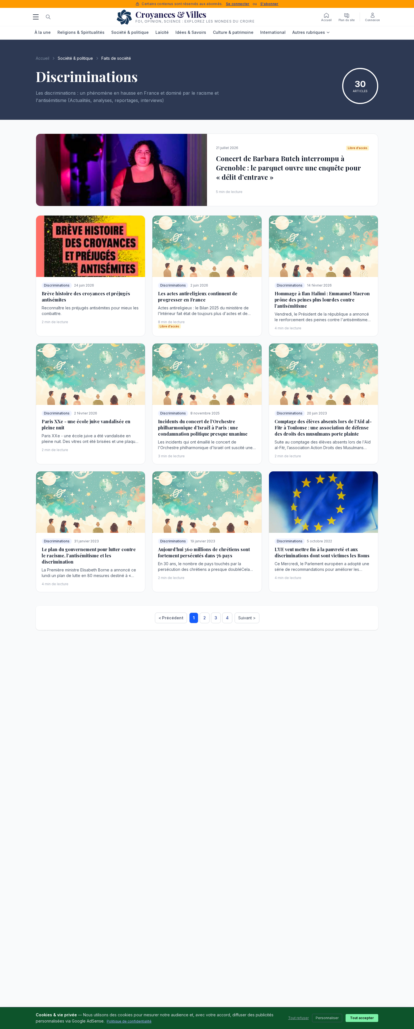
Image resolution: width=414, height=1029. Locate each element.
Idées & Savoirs (190, 32)
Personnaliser (327, 1018)
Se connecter (238, 4)
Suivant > (247, 617)
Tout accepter (362, 1018)
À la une (43, 32)
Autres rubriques (308, 32)
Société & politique (130, 32)
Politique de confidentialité (129, 1021)
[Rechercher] (48, 16)
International (273, 32)
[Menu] (35, 16)
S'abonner (269, 4)
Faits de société (116, 58)
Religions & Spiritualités (80, 32)
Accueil (42, 58)
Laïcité (162, 32)
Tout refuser (298, 1018)
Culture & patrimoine (233, 32)
